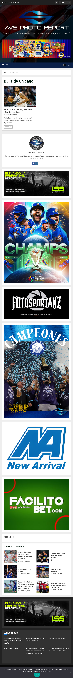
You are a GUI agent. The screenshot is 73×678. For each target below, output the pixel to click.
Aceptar (37, 675)
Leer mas (8, 127)
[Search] (69, 65)
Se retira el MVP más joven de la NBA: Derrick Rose (20, 96)
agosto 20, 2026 (25, 591)
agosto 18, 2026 (57, 590)
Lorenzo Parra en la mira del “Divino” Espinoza (42, 556)
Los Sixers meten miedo (10, 571)
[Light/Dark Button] (64, 65)
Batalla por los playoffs (42, 571)
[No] (71, 673)
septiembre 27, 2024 (12, 114)
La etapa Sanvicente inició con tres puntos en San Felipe (42, 586)
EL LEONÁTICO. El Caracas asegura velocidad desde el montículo (10, 556)
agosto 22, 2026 (25, 561)
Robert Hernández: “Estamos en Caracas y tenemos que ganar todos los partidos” (10, 586)
